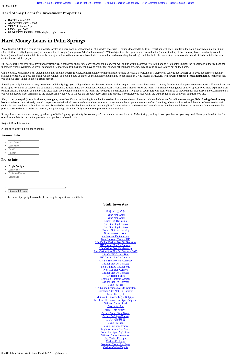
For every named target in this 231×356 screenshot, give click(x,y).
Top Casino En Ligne (115, 338)
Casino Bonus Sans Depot (115, 313)
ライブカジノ (115, 306)
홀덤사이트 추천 (115, 211)
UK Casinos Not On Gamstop (115, 248)
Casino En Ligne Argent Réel (115, 332)
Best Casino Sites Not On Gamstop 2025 (115, 251)
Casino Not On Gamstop (88, 2)
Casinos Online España (115, 347)
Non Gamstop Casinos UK (115, 239)
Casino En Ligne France (115, 316)
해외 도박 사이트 (115, 309)
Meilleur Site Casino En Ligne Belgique (115, 300)
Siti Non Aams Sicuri (115, 303)
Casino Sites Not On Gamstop (115, 260)
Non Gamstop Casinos (154, 2)
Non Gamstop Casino (115, 233)
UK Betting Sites (115, 275)
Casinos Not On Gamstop (115, 230)
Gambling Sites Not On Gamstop (115, 291)
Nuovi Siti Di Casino (115, 221)
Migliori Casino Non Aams (115, 329)
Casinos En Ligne (115, 341)
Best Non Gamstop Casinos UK (122, 2)
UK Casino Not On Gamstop (115, 245)
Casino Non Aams (115, 214)
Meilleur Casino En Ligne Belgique (116, 297)
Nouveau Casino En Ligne (115, 344)
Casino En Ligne (116, 284)
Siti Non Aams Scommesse (115, 335)
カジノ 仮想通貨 (115, 319)
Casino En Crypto (115, 294)
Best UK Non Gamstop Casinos (54, 2)
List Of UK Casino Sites (115, 254)
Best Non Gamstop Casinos (115, 278)
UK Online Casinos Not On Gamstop (115, 242)
